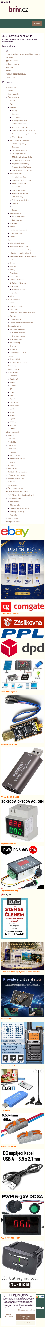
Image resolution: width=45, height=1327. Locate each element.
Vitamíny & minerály (17, 511)
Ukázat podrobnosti (8, 1315)
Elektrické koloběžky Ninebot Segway (23, 256)
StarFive (13, 425)
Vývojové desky (13, 372)
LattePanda (14, 402)
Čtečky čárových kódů (15, 488)
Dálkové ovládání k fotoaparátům (21, 323)
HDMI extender (13, 485)
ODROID (13, 422)
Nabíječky (13, 223)
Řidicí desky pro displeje (20, 200)
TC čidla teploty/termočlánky (22, 157)
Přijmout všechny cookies (25, 1317)
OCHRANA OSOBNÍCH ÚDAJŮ (16, 74)
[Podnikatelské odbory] (14, 939)
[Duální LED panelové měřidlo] (22, 841)
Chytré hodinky (15, 276)
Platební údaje (13, 61)
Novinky (10, 91)
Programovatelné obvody (20, 193)
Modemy (13, 452)
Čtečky (12, 236)
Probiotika (13, 515)
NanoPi (12, 382)
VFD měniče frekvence (20, 127)
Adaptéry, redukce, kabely (16, 478)
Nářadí (12, 303)
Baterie (12, 227)
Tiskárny (10, 356)
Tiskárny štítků (15, 359)
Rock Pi (12, 399)
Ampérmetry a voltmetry (20, 163)
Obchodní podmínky (12, 64)
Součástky (11, 100)
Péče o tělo (14, 286)
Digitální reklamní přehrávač (17, 472)
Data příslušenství (16, 306)
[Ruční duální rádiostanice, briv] (22, 1063)
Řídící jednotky (17, 137)
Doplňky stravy (13, 518)
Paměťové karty (13, 468)
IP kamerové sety (16, 339)
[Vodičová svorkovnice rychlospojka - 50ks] (22, 1144)
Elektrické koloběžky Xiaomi (19, 246)
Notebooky (11, 435)
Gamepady (13, 316)
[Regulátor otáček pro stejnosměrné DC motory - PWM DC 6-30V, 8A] (22, 1235)
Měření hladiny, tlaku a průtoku (22, 170)
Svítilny (12, 263)
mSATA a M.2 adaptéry (17, 458)
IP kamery (13, 346)
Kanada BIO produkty (15, 498)
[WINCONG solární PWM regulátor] (22, 689)
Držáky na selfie (15, 319)
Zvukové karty (12, 445)
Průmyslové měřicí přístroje (21, 167)
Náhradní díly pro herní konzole (21, 253)
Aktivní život (14, 502)
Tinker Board (14, 405)
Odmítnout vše (25, 1323)
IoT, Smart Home (17, 187)
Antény (14, 110)
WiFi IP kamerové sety (17, 329)
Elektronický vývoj (16, 173)
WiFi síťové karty (15, 455)
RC (13, 207)
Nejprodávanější (13, 94)
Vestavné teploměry (19, 144)
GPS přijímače (15, 309)
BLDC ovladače (17, 117)
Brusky (14, 293)
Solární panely (17, 220)
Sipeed (12, 419)
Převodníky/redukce (19, 177)
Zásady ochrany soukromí (26, 1310)
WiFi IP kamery (15, 342)
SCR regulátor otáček (19, 120)
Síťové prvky (12, 449)
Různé (12, 296)
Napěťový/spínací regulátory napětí (24, 134)
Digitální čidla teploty (19, 150)
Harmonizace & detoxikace (19, 508)
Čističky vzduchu (13, 97)
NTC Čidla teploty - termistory (22, 160)
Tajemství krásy (15, 505)
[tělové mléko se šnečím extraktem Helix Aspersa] (22, 599)
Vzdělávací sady (17, 197)
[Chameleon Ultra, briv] (22, 1016)
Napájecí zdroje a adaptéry (19, 230)
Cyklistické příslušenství (18, 283)
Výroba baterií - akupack (18, 243)
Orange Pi (13, 376)
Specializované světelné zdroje (20, 250)
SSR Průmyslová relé (19, 183)
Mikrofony (11, 462)
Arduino (12, 415)
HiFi (11, 260)
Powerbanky (14, 273)
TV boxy (13, 266)
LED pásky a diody (16, 233)
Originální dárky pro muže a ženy (17, 492)
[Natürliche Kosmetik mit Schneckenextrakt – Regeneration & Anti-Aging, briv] (15, 537)
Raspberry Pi (14, 379)
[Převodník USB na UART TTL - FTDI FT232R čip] (22, 742)
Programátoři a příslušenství (21, 180)
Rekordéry (13, 349)
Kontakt (10, 67)
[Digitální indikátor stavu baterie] (22, 1288)
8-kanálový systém (18, 336)
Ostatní (14, 210)
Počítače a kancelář (12, 432)
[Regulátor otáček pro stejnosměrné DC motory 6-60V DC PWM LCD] (22, 888)
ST (11, 389)
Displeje (15, 203)
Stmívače (13, 107)
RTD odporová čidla (19, 154)
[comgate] (22, 611)
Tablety (12, 270)
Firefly (12, 395)
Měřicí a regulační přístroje (19, 140)
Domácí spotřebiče (14, 369)
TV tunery (11, 439)
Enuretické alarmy (18, 289)
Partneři (8, 71)
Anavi (12, 412)
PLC (11, 104)
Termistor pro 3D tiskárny (18, 362)
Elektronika (12, 87)
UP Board (13, 386)
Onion (12, 392)
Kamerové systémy (14, 326)
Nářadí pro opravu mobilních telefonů (23, 313)
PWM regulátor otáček (19, 124)
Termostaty (16, 147)
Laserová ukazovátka (17, 279)
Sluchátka (11, 465)
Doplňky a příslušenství (18, 352)
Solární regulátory (18, 216)
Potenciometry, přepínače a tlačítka (24, 130)
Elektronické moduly (19, 190)
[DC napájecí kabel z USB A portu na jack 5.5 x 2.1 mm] (22, 1191)
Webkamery (12, 366)
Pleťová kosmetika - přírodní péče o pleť (21, 495)
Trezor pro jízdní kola (13, 521)
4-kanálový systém (18, 333)
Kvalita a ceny (10, 77)
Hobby (10, 240)
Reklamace (9, 57)
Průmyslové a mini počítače (17, 475)
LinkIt (12, 409)
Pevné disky (12, 442)
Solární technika (15, 213)
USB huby (11, 482)
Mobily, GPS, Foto (14, 299)
